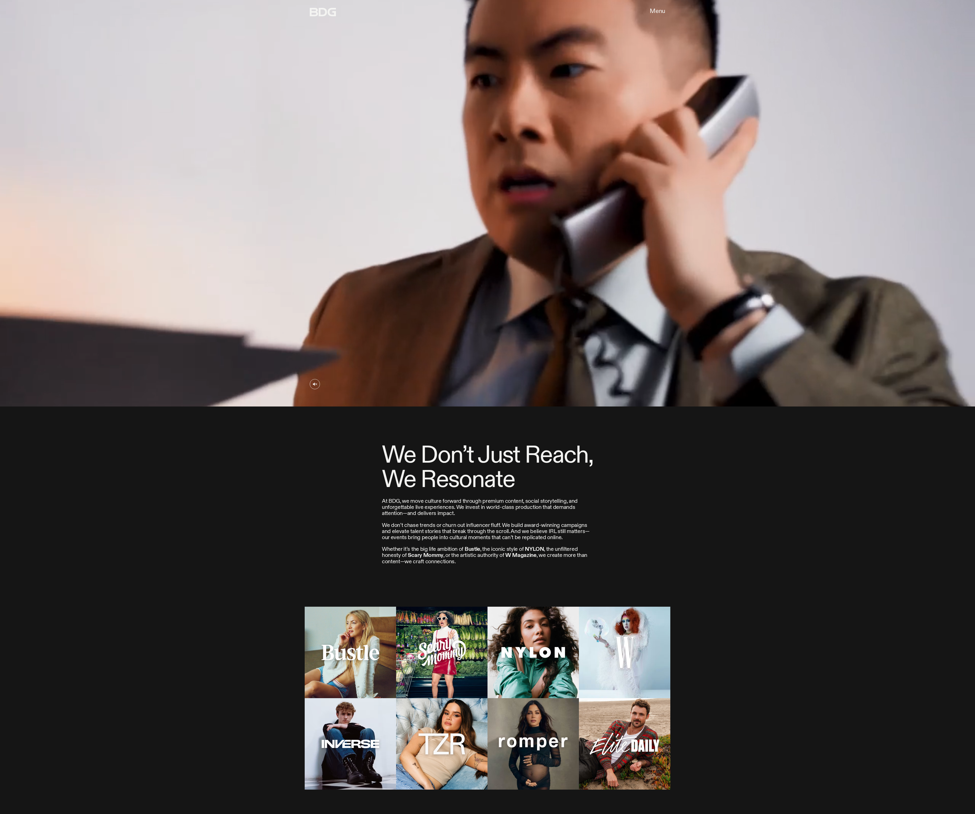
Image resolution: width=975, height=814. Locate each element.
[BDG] (323, 12)
